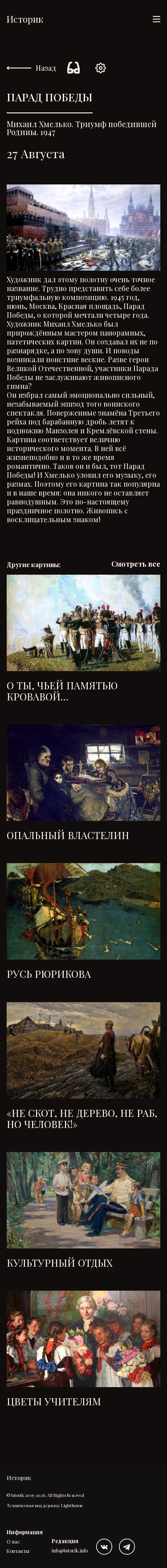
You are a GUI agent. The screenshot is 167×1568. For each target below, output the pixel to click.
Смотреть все (135, 564)
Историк (25, 19)
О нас (13, 1541)
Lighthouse (72, 1505)
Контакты (18, 1551)
